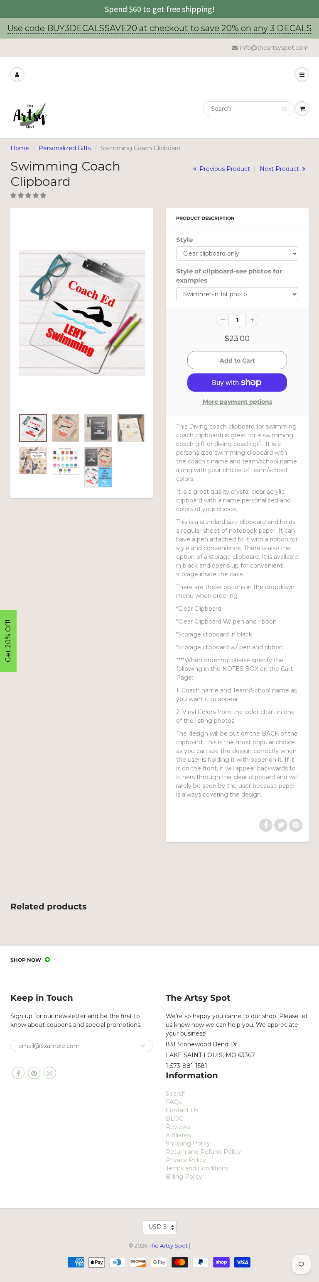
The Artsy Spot (168, 1245)
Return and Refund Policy (203, 1151)
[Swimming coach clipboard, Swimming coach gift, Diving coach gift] (82, 313)
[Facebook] (18, 1073)
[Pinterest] (34, 1073)
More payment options (237, 401)
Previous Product (224, 169)
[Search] (284, 109)
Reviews (178, 1127)
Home (19, 148)
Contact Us (182, 1110)
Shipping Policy (188, 1143)
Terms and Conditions (197, 1168)
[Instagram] (50, 1073)
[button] (29, 195)
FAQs (174, 1102)
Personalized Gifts (65, 148)
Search (176, 1093)
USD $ (157, 1227)
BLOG (175, 1118)
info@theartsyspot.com (274, 47)
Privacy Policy (186, 1160)
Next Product (280, 169)
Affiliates (178, 1135)
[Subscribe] (143, 1045)
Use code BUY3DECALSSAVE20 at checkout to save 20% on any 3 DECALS (159, 28)
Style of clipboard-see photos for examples (229, 275)
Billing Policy (184, 1176)
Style (184, 240)
